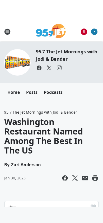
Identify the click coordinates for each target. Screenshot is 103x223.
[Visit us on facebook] (39, 68)
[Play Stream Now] (94, 32)
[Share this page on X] (75, 178)
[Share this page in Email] (85, 178)
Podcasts (53, 92)
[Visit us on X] (49, 68)
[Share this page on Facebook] (65, 178)
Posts (32, 92)
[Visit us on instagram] (59, 68)
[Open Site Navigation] (7, 32)
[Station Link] (51, 31)
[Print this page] (95, 178)
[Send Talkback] (84, 32)
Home (13, 92)
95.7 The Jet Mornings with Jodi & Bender (40, 112)
